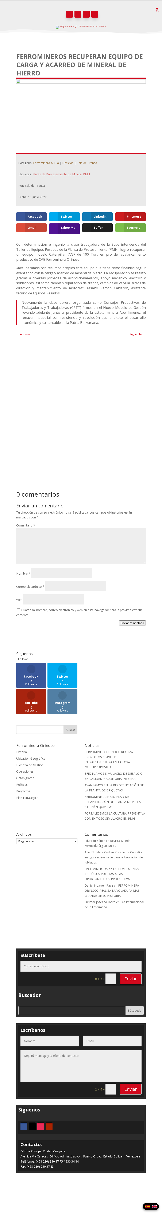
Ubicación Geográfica (30, 758)
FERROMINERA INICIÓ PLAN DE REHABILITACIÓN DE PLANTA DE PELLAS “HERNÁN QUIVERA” (113, 802)
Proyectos (23, 791)
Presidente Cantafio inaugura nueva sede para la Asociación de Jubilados (114, 857)
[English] (154, 1206)
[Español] (147, 1206)
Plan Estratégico (27, 798)
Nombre (23, 573)
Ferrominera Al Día (46, 163)
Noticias (67, 163)
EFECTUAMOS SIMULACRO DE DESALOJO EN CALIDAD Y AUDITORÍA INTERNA (80, 429)
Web (19, 600)
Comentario (25, 525)
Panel (81, 1193)
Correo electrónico (30, 587)
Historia (21, 752)
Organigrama (25, 778)
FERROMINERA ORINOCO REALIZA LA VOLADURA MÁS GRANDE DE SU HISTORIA (112, 890)
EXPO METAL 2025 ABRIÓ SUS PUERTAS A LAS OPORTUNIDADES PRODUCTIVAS (112, 874)
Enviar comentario (132, 623)
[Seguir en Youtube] (94, 14)
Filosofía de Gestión (29, 765)
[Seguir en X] (77, 14)
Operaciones (25, 771)
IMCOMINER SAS (96, 869)
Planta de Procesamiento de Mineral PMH (61, 174)
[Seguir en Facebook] (69, 14)
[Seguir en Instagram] (86, 14)
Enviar (130, 979)
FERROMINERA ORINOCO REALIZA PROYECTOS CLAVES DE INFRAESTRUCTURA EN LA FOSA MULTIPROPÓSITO (72, 363)
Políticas (22, 785)
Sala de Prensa (87, 163)
